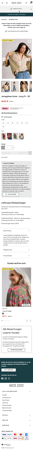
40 (17, 123)
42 (22, 123)
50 (3, 126)
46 (26, 123)
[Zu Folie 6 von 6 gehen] (8, 320)
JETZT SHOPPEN (12, 194)
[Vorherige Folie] (27, 320)
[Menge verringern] (3, 147)
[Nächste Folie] (30, 320)
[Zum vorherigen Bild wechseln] (4, 59)
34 (3, 123)
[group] (16, 59)
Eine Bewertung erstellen (16, 349)
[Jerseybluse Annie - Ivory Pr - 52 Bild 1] (5, 86)
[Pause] (31, 9)
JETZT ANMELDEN (8, 369)
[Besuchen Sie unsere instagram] (6, 378)
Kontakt (4, 395)
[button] (16, 117)
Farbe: (2, 131)
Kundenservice (6, 397)
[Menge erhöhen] (12, 147)
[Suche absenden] (7, 3)
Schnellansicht (26, 305)
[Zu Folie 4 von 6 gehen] (5, 320)
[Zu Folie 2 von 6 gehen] (3, 320)
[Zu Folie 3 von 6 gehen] (4, 320)
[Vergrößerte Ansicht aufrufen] (29, 41)
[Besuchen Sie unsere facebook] (2, 378)
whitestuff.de (7, 171)
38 (12, 123)
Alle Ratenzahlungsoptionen (9, 113)
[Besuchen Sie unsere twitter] (9, 378)
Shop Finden (5, 400)
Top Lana (4, 308)
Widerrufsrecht (6, 408)
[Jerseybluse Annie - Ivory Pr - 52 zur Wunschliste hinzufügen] (6, 31)
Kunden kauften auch (16, 263)
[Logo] (16, 3)
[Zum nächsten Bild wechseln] (28, 59)
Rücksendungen (6, 405)
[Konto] (26, 3)
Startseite (4, 19)
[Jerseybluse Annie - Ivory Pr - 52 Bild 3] (24, 86)
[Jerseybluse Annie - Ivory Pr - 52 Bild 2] (15, 86)
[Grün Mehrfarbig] (3, 314)
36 (8, 123)
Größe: (3, 119)
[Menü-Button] (2, 3)
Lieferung (5, 402)
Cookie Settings (7, 410)
